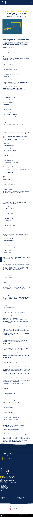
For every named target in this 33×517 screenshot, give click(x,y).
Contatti (2, 498)
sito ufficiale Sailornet (17, 441)
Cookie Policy (19, 496)
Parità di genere (19, 498)
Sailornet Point (3, 497)
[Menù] (31, 2)
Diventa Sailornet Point (8, 458)
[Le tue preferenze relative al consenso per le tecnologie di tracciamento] (1, 388)
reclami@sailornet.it (4, 488)
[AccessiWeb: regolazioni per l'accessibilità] (1, 516)
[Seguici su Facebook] (1, 490)
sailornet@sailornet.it (4, 487)
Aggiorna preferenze (20, 497)
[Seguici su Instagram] (2, 490)
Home (2, 493)
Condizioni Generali (20, 493)
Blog (1, 499)
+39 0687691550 (4, 486)
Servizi (2, 496)
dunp (20, 515)
